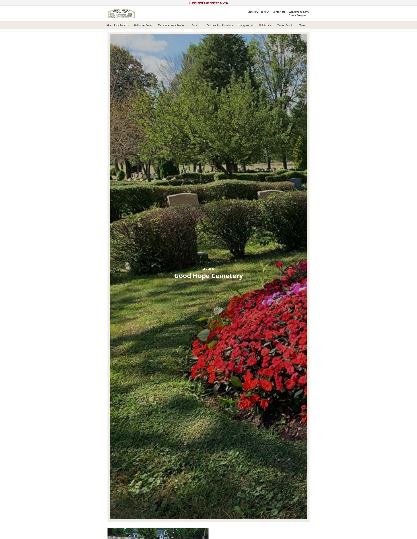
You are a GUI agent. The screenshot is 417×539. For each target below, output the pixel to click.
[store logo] (121, 13)
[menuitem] (118, 25)
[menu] (208, 25)
